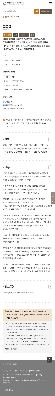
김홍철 (5, 105)
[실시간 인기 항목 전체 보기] (11, 16)
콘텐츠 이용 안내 (10, 349)
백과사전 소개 (7, 371)
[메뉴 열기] (50, 3)
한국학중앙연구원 (9, 364)
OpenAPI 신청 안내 (34, 371)
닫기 (50, 139)
